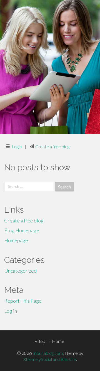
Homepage (16, 240)
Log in (10, 311)
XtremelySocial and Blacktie (49, 359)
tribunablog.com (47, 353)
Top (41, 341)
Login (17, 146)
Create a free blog (52, 146)
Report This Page (23, 301)
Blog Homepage (21, 230)
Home (58, 341)
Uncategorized (20, 271)
